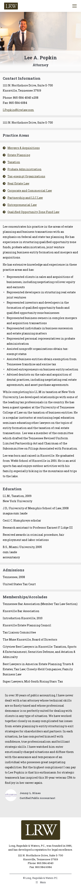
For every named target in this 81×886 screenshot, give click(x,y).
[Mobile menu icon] (74, 6)
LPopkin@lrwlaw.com (18, 110)
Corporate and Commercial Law (29, 190)
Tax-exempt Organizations (26, 176)
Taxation (13, 162)
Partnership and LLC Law (25, 198)
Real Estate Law (18, 183)
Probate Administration (24, 169)
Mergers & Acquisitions (23, 148)
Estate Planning (18, 155)
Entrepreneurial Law (22, 205)
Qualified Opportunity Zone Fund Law (33, 212)
